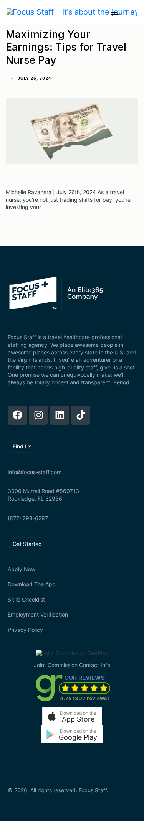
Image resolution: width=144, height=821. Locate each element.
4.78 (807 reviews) (84, 698)
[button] (72, 716)
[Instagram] (38, 415)
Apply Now (21, 569)
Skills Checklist (26, 599)
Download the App (32, 584)
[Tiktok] (80, 415)
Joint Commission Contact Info (72, 665)
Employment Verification (38, 614)
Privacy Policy (25, 629)
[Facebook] (17, 415)
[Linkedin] (59, 415)
